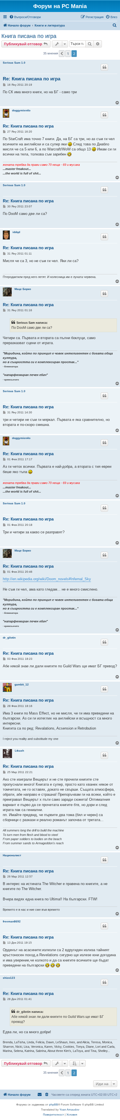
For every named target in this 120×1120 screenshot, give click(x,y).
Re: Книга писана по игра (31, 78)
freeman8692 (12, 921)
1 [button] (68, 53)
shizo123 (9, 977)
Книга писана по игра (28, 36)
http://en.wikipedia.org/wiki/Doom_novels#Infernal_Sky (47, 579)
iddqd (16, 232)
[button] (61, 53)
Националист (12, 855)
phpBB (53, 1104)
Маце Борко (23, 289)
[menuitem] (25, 17)
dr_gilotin (9, 637)
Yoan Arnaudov (69, 1109)
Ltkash (19, 750)
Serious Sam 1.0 (14, 62)
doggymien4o (21, 110)
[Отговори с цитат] (104, 67)
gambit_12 (22, 684)
